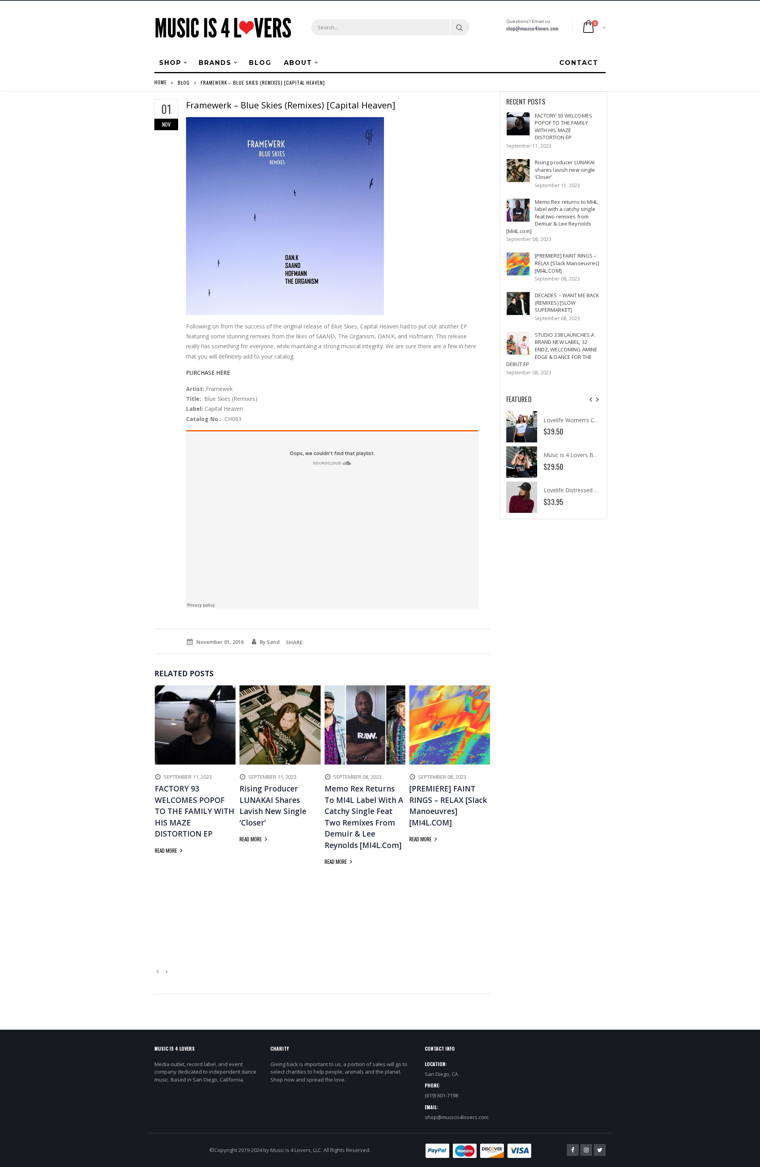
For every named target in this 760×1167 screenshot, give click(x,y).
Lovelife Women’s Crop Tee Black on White (598, 420)
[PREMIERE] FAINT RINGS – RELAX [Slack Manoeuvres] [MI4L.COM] (567, 263)
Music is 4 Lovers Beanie (575, 455)
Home (160, 82)
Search (459, 27)
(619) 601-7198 (441, 1095)
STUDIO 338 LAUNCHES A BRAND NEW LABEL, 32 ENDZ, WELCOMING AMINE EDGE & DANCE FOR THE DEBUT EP (552, 349)
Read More (166, 850)
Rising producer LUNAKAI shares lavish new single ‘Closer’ (565, 169)
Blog (184, 82)
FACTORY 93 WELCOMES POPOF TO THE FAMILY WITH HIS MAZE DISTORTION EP (563, 126)
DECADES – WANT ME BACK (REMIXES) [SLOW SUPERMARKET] (567, 302)
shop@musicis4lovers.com (532, 28)
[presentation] (590, 399)
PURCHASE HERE (208, 372)
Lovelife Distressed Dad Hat (579, 490)
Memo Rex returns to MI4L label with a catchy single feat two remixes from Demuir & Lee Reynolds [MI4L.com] (552, 216)
